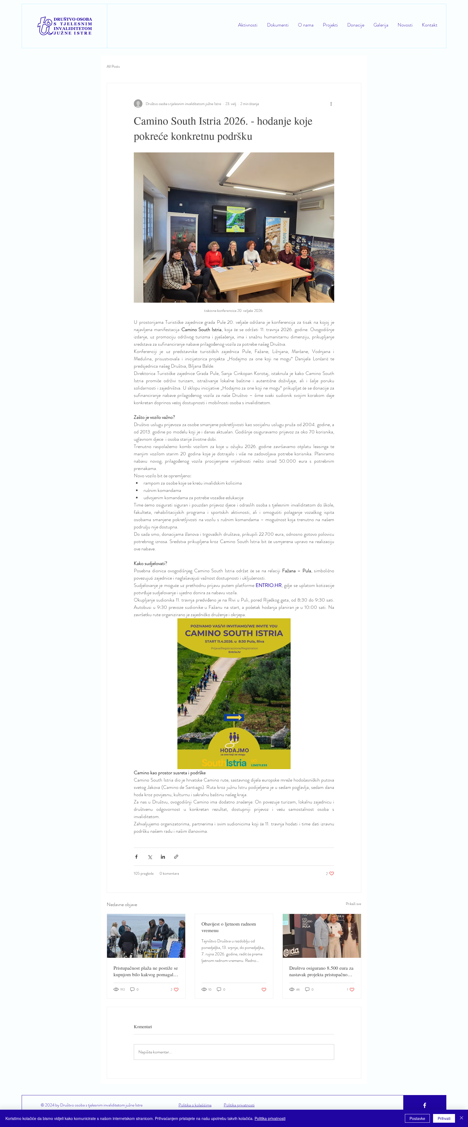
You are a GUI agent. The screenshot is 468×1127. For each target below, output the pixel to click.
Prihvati (444, 1118)
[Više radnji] (331, 103)
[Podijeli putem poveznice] (176, 856)
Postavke (417, 1118)
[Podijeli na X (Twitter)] (149, 856)
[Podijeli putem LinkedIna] (162, 856)
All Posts (113, 66)
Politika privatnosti (270, 1118)
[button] (330, 25)
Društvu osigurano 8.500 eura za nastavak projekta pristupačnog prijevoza (321, 971)
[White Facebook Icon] (424, 1105)
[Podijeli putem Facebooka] (136, 856)
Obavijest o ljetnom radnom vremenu (229, 926)
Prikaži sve (353, 903)
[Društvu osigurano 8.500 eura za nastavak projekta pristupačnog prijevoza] (322, 936)
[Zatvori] (461, 1118)
